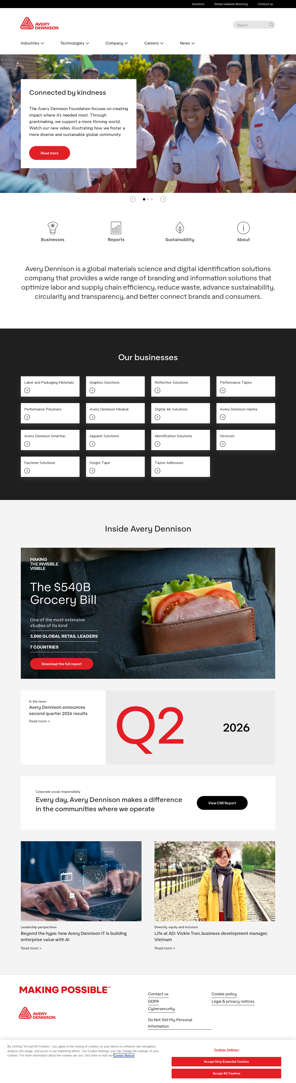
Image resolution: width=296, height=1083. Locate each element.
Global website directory (231, 4)
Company (114, 43)
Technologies (72, 43)
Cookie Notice (124, 1055)
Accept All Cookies (226, 1073)
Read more (50, 153)
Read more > (39, 721)
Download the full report (62, 664)
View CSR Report (222, 803)
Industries (30, 43)
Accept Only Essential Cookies (226, 1061)
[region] (148, 1061)
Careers (151, 43)
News (185, 43)
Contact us (265, 4)
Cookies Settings (226, 1050)
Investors (198, 4)
